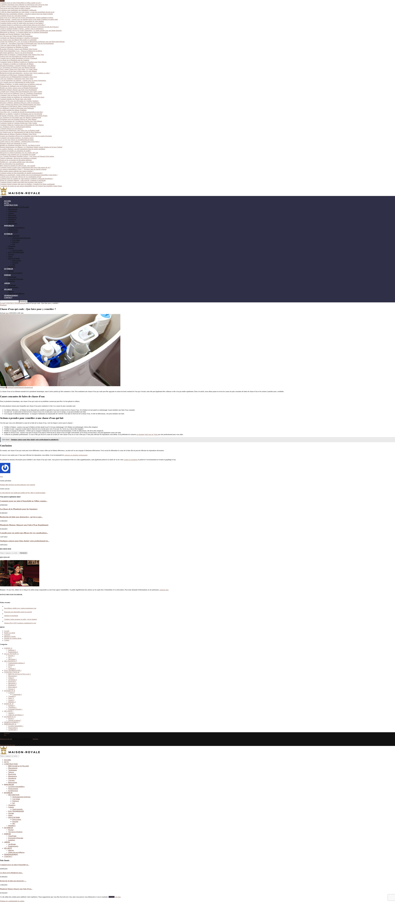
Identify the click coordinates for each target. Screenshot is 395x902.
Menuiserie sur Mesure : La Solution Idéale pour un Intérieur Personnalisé (24, 32)
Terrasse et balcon (15, 273)
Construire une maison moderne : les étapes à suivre (17, 138)
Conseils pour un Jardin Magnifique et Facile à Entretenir (18, 58)
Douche (15, 263)
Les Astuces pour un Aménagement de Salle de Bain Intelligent (20, 132)
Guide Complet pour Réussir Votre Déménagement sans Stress (20, 104)
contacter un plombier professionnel (75, 455)
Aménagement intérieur (21, 238)
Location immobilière (16, 228)
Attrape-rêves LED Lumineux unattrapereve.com (20, 623)
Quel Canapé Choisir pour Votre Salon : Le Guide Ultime (18, 69)
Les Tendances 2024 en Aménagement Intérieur (15, 127)
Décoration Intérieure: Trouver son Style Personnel (16, 53)
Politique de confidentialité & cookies (12, 901)
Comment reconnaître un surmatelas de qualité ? (15, 151)
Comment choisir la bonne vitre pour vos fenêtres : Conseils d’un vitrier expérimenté (27, 184)
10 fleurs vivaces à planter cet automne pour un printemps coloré (21, 6)
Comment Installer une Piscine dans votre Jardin (15, 99)
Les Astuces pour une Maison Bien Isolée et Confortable (18, 40)
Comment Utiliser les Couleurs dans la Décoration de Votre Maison (22, 125)
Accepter (111, 897)
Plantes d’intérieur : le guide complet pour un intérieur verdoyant (21, 84)
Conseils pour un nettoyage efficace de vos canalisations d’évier (20, 177)
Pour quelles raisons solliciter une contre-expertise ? (16, 171)
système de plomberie (131, 460)
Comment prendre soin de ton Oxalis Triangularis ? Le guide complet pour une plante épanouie (31, 30)
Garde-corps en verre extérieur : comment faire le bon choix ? (20, 141)
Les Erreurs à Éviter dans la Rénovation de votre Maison (18, 71)
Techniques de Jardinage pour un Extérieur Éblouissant (18, 86)
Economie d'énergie (15, 709)
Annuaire (7, 635)
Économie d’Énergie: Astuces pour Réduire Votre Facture (18, 49)
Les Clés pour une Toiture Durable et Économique (16, 36)
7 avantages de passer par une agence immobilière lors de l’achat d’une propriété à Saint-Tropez (31, 186)
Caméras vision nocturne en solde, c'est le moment (20, 619)
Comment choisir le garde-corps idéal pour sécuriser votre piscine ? (21, 182)
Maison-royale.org (6, 739)
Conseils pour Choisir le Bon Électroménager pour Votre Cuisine (21, 91)
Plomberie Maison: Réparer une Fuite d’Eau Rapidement (18, 90)
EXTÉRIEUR (8, 269)
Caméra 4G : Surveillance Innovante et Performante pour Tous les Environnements (27, 43)
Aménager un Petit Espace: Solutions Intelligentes (16, 75)
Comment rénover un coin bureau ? (11, 128)
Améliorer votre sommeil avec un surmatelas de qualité (17, 154)
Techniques (12, 211)
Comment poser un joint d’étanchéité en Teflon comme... (23, 501)
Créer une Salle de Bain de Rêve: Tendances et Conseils (18, 45)
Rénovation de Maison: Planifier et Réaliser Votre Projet (18, 134)
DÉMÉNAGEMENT (11, 295)
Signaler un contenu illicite (12, 638)
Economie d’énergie (15, 279)
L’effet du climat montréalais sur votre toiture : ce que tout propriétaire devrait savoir (27, 12)
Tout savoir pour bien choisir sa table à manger (15, 8)
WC (13, 265)
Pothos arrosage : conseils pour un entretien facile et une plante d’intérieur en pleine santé (29, 19)
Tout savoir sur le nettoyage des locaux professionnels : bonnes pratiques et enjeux (26, 17)
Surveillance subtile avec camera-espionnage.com (20, 608)
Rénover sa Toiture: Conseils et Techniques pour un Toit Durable (21, 114)
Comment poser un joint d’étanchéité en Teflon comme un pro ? (20, 3)
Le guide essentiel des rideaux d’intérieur (13, 110)
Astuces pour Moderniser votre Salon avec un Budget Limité (19, 130)
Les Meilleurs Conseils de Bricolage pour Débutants (17, 108)
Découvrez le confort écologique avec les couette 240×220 (19, 153)
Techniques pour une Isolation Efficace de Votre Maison (18, 119)
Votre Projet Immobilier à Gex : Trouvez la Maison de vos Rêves (21, 51)
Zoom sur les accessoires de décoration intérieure (16, 160)
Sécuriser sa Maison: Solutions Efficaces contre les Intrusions (20, 103)
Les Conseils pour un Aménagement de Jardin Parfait (17, 82)
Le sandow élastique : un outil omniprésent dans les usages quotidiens (22, 149)
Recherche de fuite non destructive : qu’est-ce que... (21, 517)
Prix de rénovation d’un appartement (12, 164)
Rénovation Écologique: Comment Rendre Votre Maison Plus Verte (22, 54)
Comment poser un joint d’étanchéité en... (14, 865)
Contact (6, 640)
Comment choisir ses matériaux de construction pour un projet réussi (22, 97)
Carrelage (16, 240)
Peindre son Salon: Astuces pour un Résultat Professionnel (19, 88)
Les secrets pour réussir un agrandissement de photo (17, 140)
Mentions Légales (10, 636)
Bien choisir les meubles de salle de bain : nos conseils (17, 165)
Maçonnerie (12, 209)
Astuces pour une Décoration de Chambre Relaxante (17, 56)
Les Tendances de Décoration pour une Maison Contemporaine (20, 117)
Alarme (11, 291)
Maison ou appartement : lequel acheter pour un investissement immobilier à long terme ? (29, 175)
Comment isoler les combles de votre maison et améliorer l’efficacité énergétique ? (26, 178)
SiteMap (35, 739)
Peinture (15, 242)
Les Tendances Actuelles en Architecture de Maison (17, 64)
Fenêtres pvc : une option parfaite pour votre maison (17, 162)
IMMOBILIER (9, 226)
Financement (13, 230)
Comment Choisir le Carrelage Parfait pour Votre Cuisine (18, 123)
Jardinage (12, 285)
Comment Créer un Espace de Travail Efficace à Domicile (19, 95)
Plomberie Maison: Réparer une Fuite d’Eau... (16, 889)
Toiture (11, 213)
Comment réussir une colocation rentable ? (14, 16)
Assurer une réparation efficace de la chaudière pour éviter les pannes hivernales (26, 136)
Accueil (2, 303)
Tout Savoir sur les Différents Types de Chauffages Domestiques (21, 93)
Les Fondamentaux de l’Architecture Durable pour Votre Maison (21, 121)
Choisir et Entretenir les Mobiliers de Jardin (14, 47)
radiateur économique (11, 615)
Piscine (11, 271)
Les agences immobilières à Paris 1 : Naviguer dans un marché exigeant (23, 169)
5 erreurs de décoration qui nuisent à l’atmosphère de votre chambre (22, 21)
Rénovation (12, 223)
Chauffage (12, 277)
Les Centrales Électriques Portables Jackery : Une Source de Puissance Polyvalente (27, 156)
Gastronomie (17, 250)
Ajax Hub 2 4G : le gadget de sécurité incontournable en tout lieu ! (21, 112)
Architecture (13, 232)
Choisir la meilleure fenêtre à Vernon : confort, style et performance (22, 29)
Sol (13, 244)
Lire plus (118, 897)
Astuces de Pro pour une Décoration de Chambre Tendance (19, 101)
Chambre (11, 246)
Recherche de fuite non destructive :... (13, 881)
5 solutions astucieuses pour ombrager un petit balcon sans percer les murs (24, 4)
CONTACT (8, 297)
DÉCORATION (13, 236)
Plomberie (12, 219)
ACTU (6, 203)
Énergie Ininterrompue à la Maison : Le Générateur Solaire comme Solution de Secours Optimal (31, 147)
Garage (11, 254)
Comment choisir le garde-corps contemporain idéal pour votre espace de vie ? (25, 167)
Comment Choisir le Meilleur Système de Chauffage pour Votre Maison (23, 62)
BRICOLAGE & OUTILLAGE (18, 207)
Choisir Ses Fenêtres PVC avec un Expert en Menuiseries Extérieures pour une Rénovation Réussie (32, 41)
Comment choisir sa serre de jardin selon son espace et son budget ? (22, 23)
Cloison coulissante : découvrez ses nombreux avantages (18, 158)
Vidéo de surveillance (16, 293)
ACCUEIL (7, 201)
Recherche (23, 301)
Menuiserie (12, 217)
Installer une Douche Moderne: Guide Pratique (15, 34)
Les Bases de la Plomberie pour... (11, 873)
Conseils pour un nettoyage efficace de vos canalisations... (24, 533)
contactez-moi (163, 590)
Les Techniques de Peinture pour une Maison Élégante (17, 67)
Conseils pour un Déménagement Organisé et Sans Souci (18, 77)
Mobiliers (12, 267)
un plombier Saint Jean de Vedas (147, 434)
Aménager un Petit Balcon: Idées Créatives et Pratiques (18, 106)
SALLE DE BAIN (14, 258)
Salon (10, 256)
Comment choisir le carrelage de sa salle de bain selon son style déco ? (23, 25)
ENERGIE (7, 275)
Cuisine (11, 248)
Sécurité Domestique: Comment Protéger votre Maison (17, 66)
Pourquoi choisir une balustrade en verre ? (13, 143)
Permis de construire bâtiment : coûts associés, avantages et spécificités (23, 180)
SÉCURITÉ (8, 289)
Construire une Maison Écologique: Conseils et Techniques (19, 38)
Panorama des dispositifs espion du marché (18, 612)
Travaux (11, 221)
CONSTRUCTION (11, 205)
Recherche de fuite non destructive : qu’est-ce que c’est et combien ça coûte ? (25, 73)
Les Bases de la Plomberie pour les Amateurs (14, 60)
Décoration (16, 260)
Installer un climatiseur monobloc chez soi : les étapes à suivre (20, 145)
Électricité (12, 215)
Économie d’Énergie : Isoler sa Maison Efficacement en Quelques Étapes (23, 115)
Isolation (11, 281)
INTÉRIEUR (8, 234)
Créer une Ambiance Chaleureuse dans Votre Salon (16, 78)
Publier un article (9, 633)
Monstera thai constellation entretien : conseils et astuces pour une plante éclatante (26, 14)
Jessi (7, 313)
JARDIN (7, 283)
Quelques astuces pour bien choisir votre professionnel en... (24, 541)
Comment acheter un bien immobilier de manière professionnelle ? (21, 173)
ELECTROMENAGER (16, 252)
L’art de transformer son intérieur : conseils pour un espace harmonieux (23, 80)
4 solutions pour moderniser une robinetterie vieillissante (18, 10)
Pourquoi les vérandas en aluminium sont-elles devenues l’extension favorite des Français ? (29, 27)
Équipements (13, 287)
